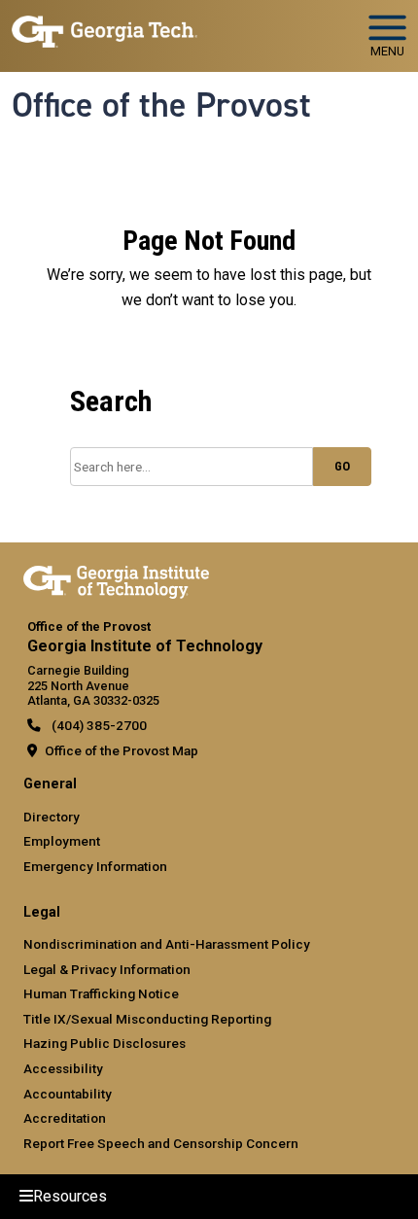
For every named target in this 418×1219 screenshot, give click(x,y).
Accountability (67, 1093)
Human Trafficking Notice (101, 993)
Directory (51, 816)
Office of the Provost (161, 104)
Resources (70, 1196)
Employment (61, 841)
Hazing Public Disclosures (104, 1043)
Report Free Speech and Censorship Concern (160, 1143)
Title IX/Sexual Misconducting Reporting (147, 1019)
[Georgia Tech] (116, 578)
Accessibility (63, 1068)
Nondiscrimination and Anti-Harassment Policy (166, 944)
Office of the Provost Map (121, 750)
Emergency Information (95, 866)
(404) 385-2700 (98, 725)
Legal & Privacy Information (107, 969)
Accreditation (64, 1118)
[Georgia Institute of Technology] (104, 27)
